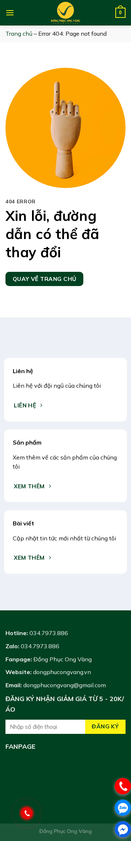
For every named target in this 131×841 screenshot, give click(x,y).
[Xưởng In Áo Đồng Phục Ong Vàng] (65, 13)
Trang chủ (18, 33)
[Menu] (9, 12)
